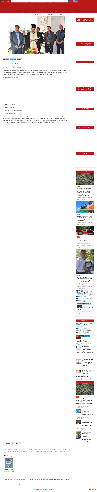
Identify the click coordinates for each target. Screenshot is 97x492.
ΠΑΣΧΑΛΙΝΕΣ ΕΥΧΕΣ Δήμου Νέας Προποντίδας (14, 479)
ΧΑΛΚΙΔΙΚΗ (31, 11)
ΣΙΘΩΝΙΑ (82, 303)
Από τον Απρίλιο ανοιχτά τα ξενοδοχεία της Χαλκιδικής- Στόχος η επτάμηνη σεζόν (49, 479)
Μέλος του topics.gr (24, 484)
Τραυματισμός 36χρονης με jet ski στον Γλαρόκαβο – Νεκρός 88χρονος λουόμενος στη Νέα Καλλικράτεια (85, 218)
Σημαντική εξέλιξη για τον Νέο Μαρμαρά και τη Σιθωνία (85, 308)
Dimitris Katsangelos (49, 489)
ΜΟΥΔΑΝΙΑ (6, 59)
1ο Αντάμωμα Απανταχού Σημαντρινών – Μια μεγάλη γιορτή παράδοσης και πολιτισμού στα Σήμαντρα (85, 373)
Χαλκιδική (19, 59)
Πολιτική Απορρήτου (91, 489)
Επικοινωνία (59, 14)
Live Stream (43, 14)
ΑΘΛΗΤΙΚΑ (64, 11)
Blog (36, 14)
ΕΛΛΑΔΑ (50, 11)
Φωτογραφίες (51, 14)
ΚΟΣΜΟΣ (57, 11)
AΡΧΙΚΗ (24, 11)
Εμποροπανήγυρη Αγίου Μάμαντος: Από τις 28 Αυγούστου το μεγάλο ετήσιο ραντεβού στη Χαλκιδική (87, 362)
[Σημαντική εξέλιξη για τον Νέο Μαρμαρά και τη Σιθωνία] (85, 295)
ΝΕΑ (78, 186)
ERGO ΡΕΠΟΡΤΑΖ (41, 11)
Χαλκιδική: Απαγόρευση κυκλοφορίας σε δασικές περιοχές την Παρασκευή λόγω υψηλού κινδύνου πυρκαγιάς (85, 241)
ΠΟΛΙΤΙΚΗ (72, 11)
